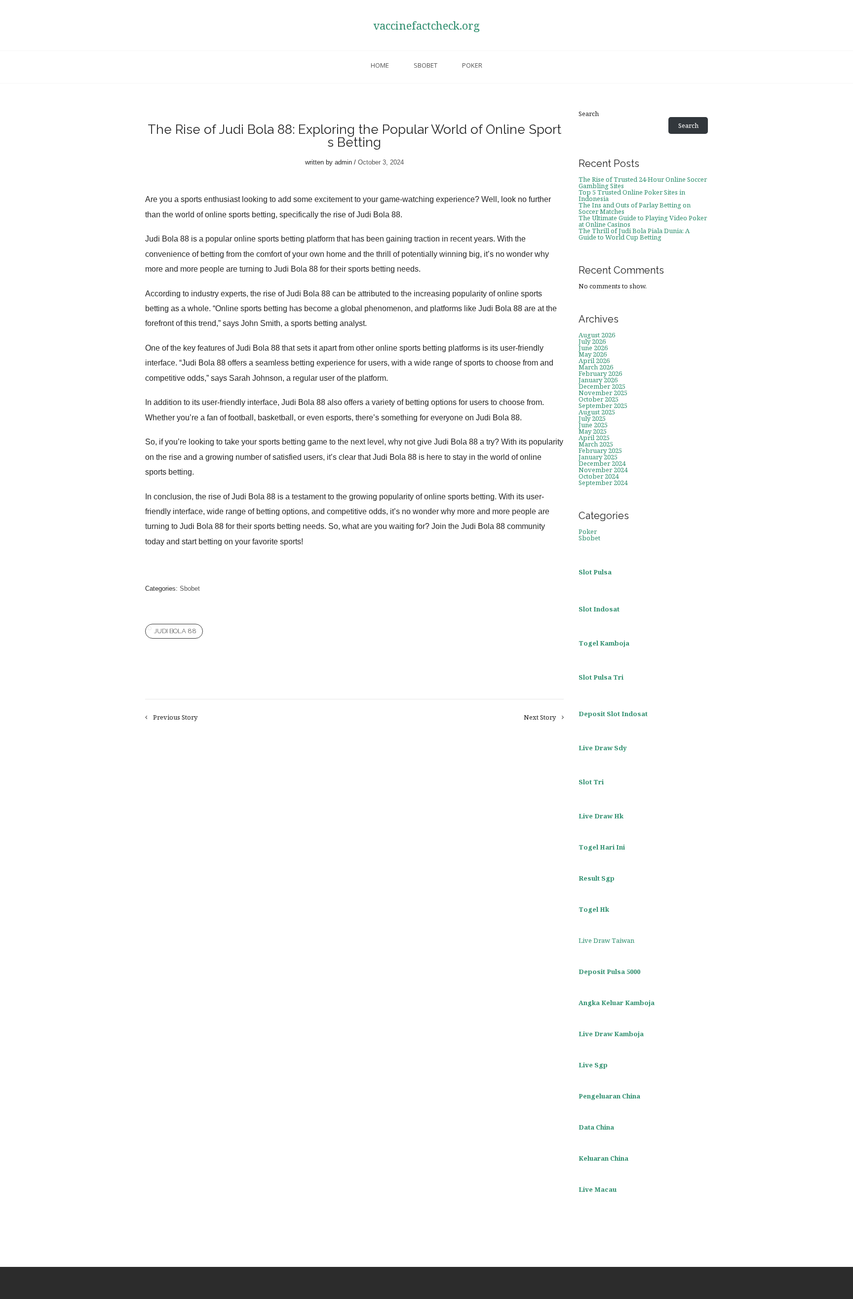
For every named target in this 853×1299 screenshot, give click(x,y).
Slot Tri (591, 781)
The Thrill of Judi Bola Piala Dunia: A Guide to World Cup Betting (634, 234)
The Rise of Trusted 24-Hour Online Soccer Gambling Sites (643, 182)
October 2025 (599, 399)
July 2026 (592, 341)
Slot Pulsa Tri (601, 677)
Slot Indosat (599, 609)
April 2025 (594, 437)
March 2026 (596, 367)
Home (380, 65)
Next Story (540, 717)
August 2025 (597, 411)
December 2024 (602, 463)
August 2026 (597, 334)
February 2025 (600, 450)
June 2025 (593, 424)
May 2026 (593, 354)
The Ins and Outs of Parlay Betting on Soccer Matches (635, 208)
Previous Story (175, 717)
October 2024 (599, 476)
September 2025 (603, 405)
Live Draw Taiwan (606, 940)
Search (589, 114)
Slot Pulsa (595, 572)
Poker (472, 65)
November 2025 (603, 392)
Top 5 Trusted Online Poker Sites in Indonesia (632, 195)
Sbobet (425, 65)
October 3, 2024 (381, 162)
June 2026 (593, 347)
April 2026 (594, 360)
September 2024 (603, 482)
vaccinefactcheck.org (426, 25)
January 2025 (598, 456)
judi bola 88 (175, 631)
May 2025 (593, 431)
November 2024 (603, 469)
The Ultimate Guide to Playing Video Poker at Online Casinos (643, 221)
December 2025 (602, 386)
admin (343, 162)
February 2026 (600, 373)
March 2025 (596, 444)
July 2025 (592, 418)
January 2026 (598, 379)
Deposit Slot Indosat (613, 713)
